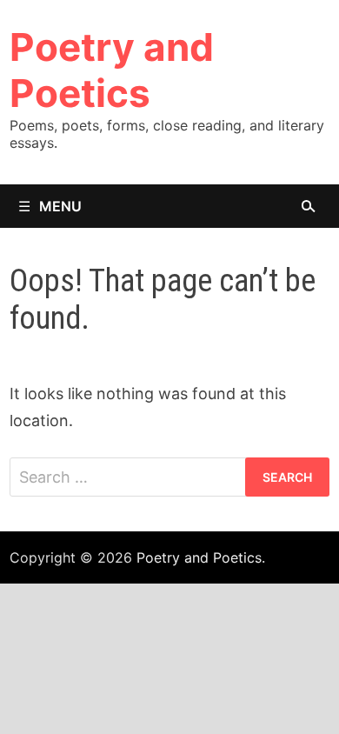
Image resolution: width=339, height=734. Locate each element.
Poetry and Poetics (112, 70)
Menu (60, 206)
